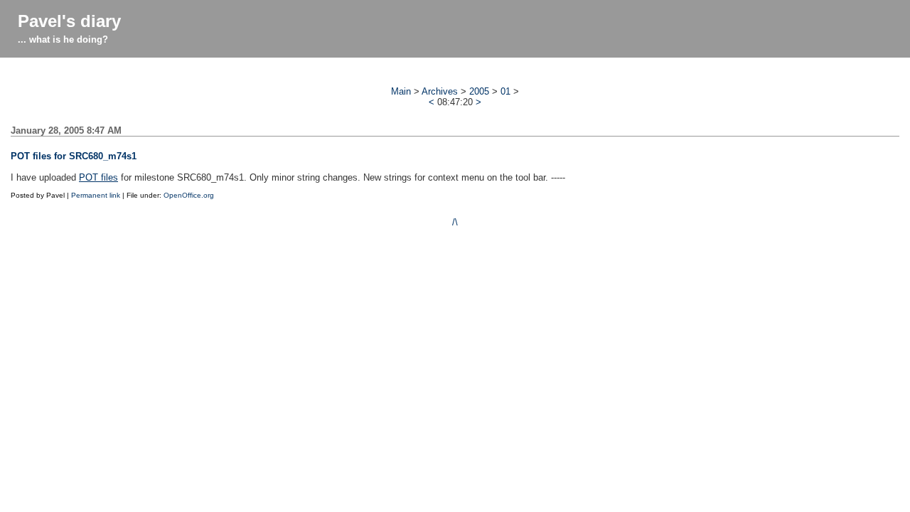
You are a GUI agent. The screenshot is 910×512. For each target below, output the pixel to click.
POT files (98, 177)
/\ (455, 222)
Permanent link (95, 195)
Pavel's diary (69, 21)
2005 (479, 91)
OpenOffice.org (189, 195)
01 (505, 91)
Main (401, 91)
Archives (440, 91)
